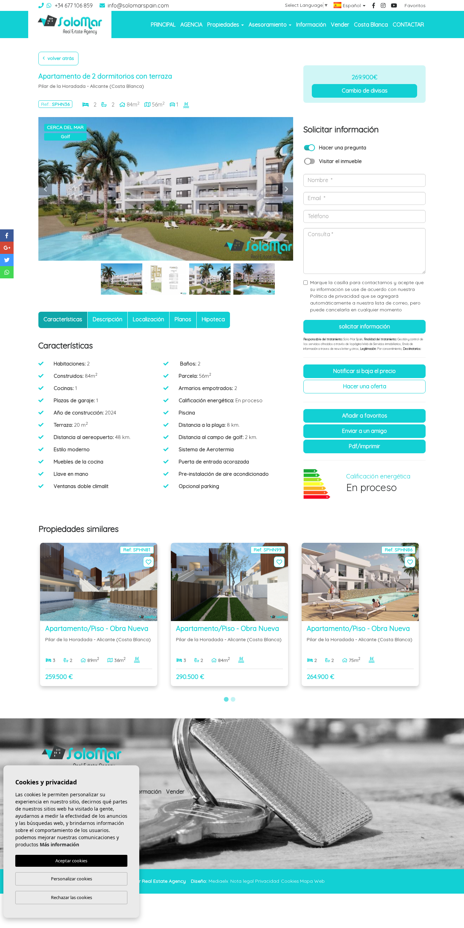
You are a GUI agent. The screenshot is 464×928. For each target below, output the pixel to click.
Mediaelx (218, 881)
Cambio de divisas (365, 90)
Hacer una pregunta (342, 147)
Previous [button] (45, 189)
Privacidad (267, 881)
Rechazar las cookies (71, 897)
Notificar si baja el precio (364, 371)
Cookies (290, 881)
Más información (59, 844)
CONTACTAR (408, 24)
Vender (340, 24)
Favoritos (415, 5)
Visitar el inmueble (340, 161)
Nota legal (242, 881)
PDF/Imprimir (364, 446)
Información (311, 24)
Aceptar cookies (71, 861)
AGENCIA (191, 24)
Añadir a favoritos (364, 415)
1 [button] (226, 699)
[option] (165, 189)
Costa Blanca (371, 24)
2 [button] (233, 699)
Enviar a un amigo (364, 430)
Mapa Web (312, 881)
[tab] (62, 320)
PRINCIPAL (163, 24)
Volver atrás (60, 58)
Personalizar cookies (71, 879)
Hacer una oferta (364, 386)
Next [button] (286, 189)
